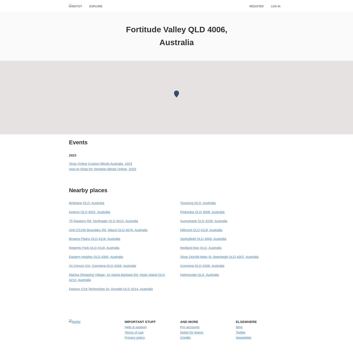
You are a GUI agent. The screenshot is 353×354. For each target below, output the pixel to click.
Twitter (241, 332)
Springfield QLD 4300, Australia (203, 239)
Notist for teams (191, 332)
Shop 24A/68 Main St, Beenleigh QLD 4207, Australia (219, 257)
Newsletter (244, 337)
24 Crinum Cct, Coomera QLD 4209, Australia (102, 266)
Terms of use (134, 332)
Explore (95, 6)
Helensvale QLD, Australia (199, 275)
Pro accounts (189, 327)
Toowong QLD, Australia (198, 203)
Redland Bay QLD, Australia (200, 248)
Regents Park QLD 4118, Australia (94, 248)
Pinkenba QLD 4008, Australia (202, 212)
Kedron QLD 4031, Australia (89, 212)
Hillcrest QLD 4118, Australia (201, 230)
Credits (185, 337)
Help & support (136, 327)
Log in (275, 6)
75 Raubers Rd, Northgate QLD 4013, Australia (103, 221)
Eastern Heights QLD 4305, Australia (96, 257)
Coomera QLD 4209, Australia (202, 266)
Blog (239, 327)
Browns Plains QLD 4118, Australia (94, 239)
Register (256, 6)
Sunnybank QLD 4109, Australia (203, 221)
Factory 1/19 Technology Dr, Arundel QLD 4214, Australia (111, 289)
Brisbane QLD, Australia (86, 203)
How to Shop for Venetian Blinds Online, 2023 (102, 169)
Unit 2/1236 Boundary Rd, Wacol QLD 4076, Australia (108, 230)
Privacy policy (135, 337)
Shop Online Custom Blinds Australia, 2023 (100, 164)
